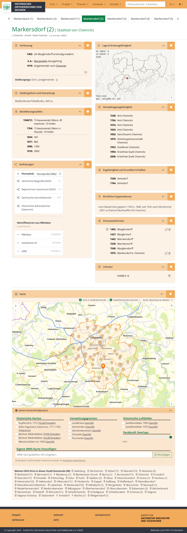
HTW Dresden (51, 434)
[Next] (177, 18)
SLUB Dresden (47, 423)
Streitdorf (64, 495)
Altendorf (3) (130, 471)
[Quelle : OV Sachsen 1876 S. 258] (169, 253)
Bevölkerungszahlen (31, 111)
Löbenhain (56, 485)
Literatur (108, 266)
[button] (169, 229)
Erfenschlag (57, 478)
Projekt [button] (66, 4)
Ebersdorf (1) (24, 478)
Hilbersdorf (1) (65, 481)
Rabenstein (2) (140, 488)
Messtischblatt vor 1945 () (36, 441)
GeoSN (50, 441)
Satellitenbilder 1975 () (141, 426)
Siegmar (151, 492)
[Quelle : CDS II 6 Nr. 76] (169, 229)
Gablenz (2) (95, 478)
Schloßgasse (97, 492)
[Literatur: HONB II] (169, 276)
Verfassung (26, 45)
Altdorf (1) (113, 471)
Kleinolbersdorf (146, 481)
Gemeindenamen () (86, 430)
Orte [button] (52, 4)
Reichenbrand (160, 488)
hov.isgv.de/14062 (47, 173)
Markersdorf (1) (70, 18)
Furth (82, 478)
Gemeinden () (83, 426)
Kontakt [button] (114, 4)
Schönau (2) (136, 492)
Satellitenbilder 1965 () (141, 423)
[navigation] (93, 18)
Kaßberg (111, 481)
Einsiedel (41, 478)
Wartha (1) (80, 495)
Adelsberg (79, 471)
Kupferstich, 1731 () (37, 423)
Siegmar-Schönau (27, 495)
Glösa (109, 478)
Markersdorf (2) (75, 485)
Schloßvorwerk (117, 492)
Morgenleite (40, 61)
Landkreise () (83, 423)
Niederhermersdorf (28, 488)
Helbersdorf (45, 481)
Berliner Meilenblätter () (39, 434)
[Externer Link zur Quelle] (166, 229)
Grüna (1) (145, 478)
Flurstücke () (82, 438)
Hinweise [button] (98, 4)
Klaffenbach (126, 481)
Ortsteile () (81, 434)
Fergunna (24, 430)
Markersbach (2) (47, 18)
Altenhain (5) (149, 471)
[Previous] (9, 18)
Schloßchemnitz (77, 492)
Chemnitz (86, 30)
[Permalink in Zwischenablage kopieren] (60, 173)
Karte (23, 294)
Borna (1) (107, 474)
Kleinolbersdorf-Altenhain (31, 485)
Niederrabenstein (53, 488)
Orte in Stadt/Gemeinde (94, 300)
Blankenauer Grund (86, 474)
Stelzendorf (47, 495)
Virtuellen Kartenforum (74, 460)
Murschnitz (132, 485)
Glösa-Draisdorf (126, 478)
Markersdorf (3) (117, 18)
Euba (71, 478)
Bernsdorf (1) (44, 474)
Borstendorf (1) (125, 474)
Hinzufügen (163, 454)
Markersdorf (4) (140, 18)
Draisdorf (159, 474)
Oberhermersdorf (95, 488)
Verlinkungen (26, 164)
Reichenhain (24, 492)
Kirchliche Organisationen (117, 196)
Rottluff (40, 492)
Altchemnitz (96, 471)
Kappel (98, 481)
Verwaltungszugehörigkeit (117, 107)
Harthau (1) (161, 478)
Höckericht (83, 481)
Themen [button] (81, 4)
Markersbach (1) (23, 18)
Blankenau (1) (63, 474)
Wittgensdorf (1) (99, 495)
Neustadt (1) (150, 485)
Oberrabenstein (118, 488)
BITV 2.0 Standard (174, 530)
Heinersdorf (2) (25, 481)
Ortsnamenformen (113, 220)
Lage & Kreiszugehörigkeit (116, 45)
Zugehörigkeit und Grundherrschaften (124, 170)
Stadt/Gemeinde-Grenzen (125, 300)
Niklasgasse (74, 488)
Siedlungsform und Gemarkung (37, 93)
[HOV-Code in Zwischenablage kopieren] (51, 36)
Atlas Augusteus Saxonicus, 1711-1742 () (39, 428)
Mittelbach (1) (96, 485)
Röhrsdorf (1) (56, 492)
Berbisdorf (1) (24, 474)
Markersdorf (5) (163, 18)
